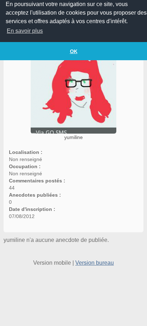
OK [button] (73, 51)
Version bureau (94, 263)
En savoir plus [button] (25, 31)
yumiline (73, 137)
